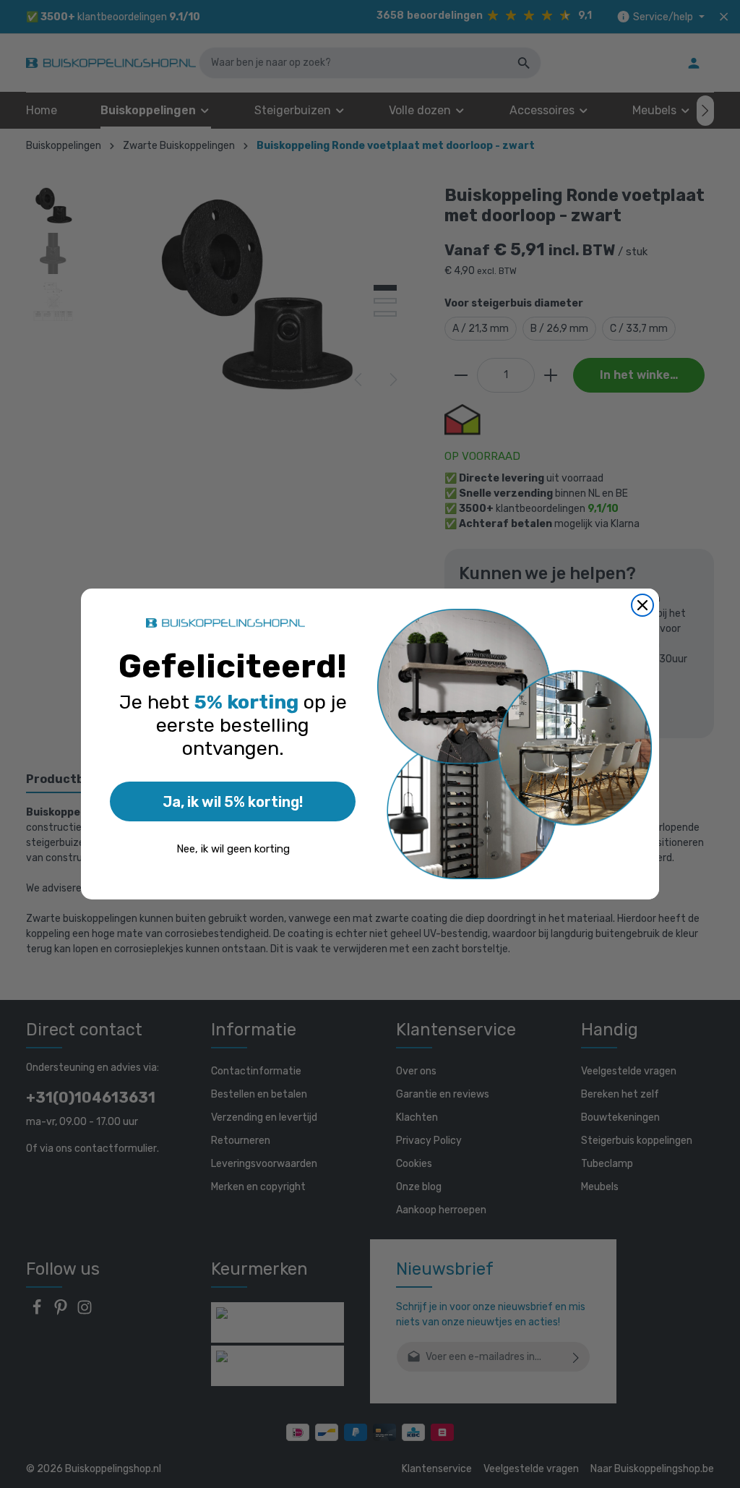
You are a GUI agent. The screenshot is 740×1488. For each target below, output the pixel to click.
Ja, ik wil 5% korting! (233, 802)
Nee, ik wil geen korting (233, 848)
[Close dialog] (642, 605)
